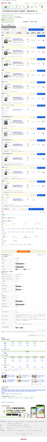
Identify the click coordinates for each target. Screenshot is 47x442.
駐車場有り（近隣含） (28, 237)
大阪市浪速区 (34, 389)
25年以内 (37, 228)
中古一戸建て (15, 397)
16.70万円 (34, 358)
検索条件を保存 (26, 21)
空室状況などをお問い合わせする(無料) (36, 29)
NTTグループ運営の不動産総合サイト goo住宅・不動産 (8, 0)
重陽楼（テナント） (5, 81)
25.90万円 (12, 345)
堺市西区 (23, 391)
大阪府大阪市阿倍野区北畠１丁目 (7, 116)
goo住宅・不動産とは (10, 421)
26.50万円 (12, 358)
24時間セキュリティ (6, 236)
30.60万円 (12, 360)
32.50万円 (20, 358)
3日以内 (20, 244)
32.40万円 (20, 345)
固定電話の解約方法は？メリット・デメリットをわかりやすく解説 (26, 376)
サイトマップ (28, 433)
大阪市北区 (5, 391)
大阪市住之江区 (41, 390)
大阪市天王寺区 (29, 389)
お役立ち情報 (2, 430)
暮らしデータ (24, 430)
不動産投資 (31, 397)
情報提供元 (35, 421)
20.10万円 (42, 360)
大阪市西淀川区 (39, 389)
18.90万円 (42, 358)
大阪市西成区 (31, 390)
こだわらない (5, 244)
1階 (14, 236)
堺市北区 (26, 391)
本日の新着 (11, 244)
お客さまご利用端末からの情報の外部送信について (19, 421)
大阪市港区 (20, 389)
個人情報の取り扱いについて (11, 423)
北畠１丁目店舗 (4, 128)
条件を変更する (7, 21)
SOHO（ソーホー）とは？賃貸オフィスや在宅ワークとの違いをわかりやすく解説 (11, 376)
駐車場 (24, 425)
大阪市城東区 (17, 390)
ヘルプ (21, 433)
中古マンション (4, 397)
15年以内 (27, 228)
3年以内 (13, 228)
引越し (10, 430)
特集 (7, 430)
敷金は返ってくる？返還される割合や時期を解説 (26, 381)
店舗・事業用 (26, 397)
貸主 (14, 217)
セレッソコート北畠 (5, 194)
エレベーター (16, 237)
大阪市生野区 (9, 390)
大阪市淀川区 (36, 390)
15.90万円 (34, 360)
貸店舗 (15, 223)
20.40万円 (27, 358)
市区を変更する (4, 17)
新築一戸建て (10, 397)
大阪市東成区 (4, 390)
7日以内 (25, 244)
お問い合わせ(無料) (41, 35)
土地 (19, 397)
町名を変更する (11, 17)
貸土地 (26, 223)
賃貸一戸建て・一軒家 (16, 425)
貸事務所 (4, 223)
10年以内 (22, 228)
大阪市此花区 (12, 389)
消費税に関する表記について (18, 423)
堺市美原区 (29, 391)
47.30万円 (34, 345)
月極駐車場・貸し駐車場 (9, 393)
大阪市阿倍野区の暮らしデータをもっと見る (36, 335)
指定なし (4, 228)
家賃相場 (27, 425)
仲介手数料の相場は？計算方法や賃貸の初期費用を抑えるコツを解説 (11, 380)
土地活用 (12, 428)
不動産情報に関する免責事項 (10, 402)
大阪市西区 (16, 389)
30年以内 (42, 228)
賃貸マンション (21, 425)
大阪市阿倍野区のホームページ (41, 254)
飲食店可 (4, 237)
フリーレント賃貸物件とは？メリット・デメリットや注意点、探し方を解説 (41, 380)
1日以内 (16, 244)
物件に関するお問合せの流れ (30, 421)
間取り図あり (3, 393)
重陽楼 (3, 35)
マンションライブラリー (14, 430)
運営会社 (31, 433)
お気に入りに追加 (24, 29)
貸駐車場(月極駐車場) (39, 223)
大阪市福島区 (8, 389)
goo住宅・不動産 (2, 421)
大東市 (36, 391)
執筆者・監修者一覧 (36, 430)
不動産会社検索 (20, 430)
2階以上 (26, 236)
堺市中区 (16, 391)
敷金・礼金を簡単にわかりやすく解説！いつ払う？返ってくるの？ (41, 376)
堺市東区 (20, 391)
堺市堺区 (13, 391)
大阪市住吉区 (22, 390)
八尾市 (33, 391)
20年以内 (32, 228)
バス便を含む (5, 233)
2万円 (27, 353)
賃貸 (22, 397)
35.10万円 (20, 360)
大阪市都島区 (3, 389)
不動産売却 (8, 428)
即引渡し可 (37, 236)
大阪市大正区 (24, 389)
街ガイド (28, 430)
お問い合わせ (24, 433)
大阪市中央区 (10, 391)
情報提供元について (3, 402)
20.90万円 (27, 360)
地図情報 (40, 430)
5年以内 (18, 228)
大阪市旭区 (13, 390)
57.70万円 (27, 345)
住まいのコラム (31, 430)
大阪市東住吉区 (26, 390)
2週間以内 (29, 244)
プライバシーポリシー (17, 433)
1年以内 (9, 228)
